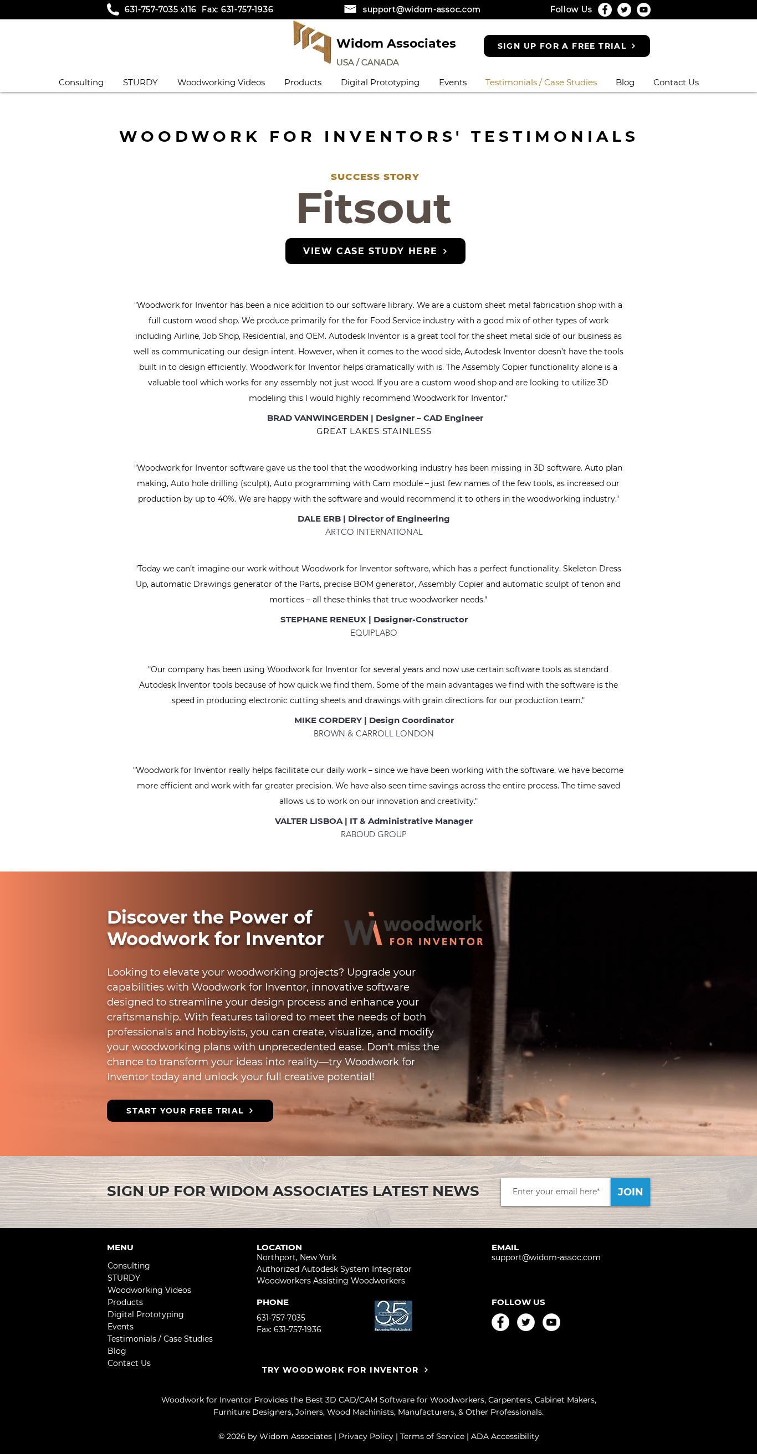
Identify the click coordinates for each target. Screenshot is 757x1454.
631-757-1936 (247, 9)
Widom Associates (396, 43)
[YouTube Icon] (551, 1322)
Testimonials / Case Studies (151, 1339)
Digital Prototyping (146, 1314)
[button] (302, 81)
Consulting (129, 1266)
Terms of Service (432, 1436)
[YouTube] (644, 10)
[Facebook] (605, 10)
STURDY (124, 1278)
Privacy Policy (366, 1436)
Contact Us (129, 1363)
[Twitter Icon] (526, 1322)
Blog (117, 1351)
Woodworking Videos (149, 1290)
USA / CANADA (367, 62)
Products (125, 1302)
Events (121, 1327)
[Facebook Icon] (500, 1322)
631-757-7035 (151, 9)
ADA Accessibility (505, 1436)
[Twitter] (624, 10)
